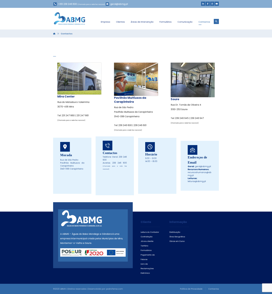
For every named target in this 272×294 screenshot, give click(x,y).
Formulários (146, 250)
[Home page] (54, 33)
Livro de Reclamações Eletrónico (147, 268)
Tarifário (144, 245)
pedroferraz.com (114, 288)
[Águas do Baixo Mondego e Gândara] (69, 18)
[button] (203, 4)
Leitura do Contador (150, 232)
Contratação (147, 236)
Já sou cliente (147, 241)
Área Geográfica (177, 236)
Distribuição (174, 232)
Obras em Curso (177, 241)
